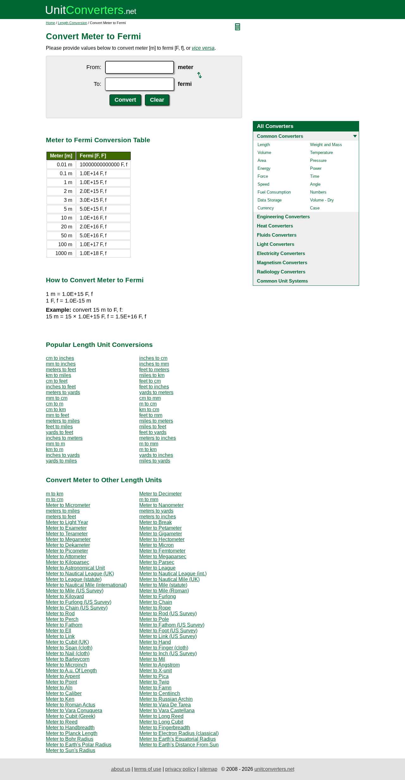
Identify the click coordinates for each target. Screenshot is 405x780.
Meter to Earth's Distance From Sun (179, 744)
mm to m (55, 443)
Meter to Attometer (66, 556)
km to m (54, 449)
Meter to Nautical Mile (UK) (169, 579)
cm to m (54, 403)
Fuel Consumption (274, 192)
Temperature (321, 152)
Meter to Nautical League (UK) (80, 573)
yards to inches (156, 455)
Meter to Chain (155, 602)
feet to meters (154, 369)
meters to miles (63, 421)
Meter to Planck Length (71, 733)
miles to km (152, 375)
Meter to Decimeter (160, 493)
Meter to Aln (59, 687)
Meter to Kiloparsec (67, 562)
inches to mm (154, 364)
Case (315, 208)
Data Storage (270, 200)
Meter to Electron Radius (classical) (179, 733)
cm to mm (150, 398)
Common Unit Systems (282, 281)
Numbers (318, 192)
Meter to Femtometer (162, 550)
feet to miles (59, 426)
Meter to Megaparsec (162, 556)
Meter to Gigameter (160, 533)
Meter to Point (61, 682)
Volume (264, 152)
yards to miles (61, 461)
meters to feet (61, 369)
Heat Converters (275, 225)
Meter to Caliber (64, 693)
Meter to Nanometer (161, 505)
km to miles (58, 375)
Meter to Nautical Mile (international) (86, 585)
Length (264, 144)
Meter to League (157, 568)
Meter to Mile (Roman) (164, 590)
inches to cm (153, 358)
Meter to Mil (152, 659)
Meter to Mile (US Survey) (74, 590)
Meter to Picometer (67, 550)
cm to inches (60, 358)
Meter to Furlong (157, 596)
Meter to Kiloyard (65, 596)
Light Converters (275, 244)
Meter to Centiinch (159, 693)
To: (97, 84)
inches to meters (64, 438)
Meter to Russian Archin (166, 699)
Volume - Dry (322, 200)
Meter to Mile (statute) (163, 585)
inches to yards (63, 455)
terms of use (147, 769)
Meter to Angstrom (159, 665)
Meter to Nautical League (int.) (173, 573)
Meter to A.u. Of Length (71, 670)
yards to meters (156, 392)
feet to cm (150, 381)
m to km (148, 449)
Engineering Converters (283, 216)
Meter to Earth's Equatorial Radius (177, 739)
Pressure (318, 160)
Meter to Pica (154, 676)
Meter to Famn (155, 687)
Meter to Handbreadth (70, 727)
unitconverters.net (274, 769)
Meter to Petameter (160, 528)
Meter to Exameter (66, 528)
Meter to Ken (60, 699)
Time (314, 176)
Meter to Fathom (64, 625)
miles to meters (156, 421)
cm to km (56, 409)
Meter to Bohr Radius (69, 739)
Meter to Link (60, 636)
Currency (266, 208)
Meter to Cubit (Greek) (70, 716)
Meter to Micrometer (68, 505)
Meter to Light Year (67, 522)
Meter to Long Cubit (161, 722)
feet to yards (152, 432)
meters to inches (157, 438)
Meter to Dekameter (68, 545)
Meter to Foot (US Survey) (168, 630)
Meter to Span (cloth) (69, 647)
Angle (315, 184)
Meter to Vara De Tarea (165, 704)
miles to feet (152, 426)
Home (50, 23)
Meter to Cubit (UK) (67, 642)
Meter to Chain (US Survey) (77, 608)
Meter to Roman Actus (70, 704)
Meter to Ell (58, 630)
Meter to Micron (156, 545)
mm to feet (57, 415)
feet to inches (154, 386)
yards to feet (59, 432)
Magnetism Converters (282, 262)
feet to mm (150, 415)
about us (120, 769)
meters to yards (63, 392)
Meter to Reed (62, 722)
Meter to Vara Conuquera (74, 710)
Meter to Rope (155, 608)
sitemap (208, 769)
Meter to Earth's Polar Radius (78, 744)
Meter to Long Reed (161, 716)
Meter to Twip (154, 682)
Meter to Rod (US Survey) (168, 613)
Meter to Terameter (67, 533)
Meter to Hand (155, 642)
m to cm (148, 403)
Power (315, 168)
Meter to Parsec (156, 562)
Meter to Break (155, 522)
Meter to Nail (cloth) (68, 653)
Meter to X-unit (155, 670)
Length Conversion (72, 23)
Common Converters (280, 136)
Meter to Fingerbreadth (164, 727)
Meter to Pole (154, 619)
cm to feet (56, 381)
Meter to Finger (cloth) (163, 647)
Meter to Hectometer (161, 539)
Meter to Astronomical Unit (75, 568)
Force (263, 176)
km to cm (149, 409)
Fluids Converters (276, 235)
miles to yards (154, 461)
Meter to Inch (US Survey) (168, 653)
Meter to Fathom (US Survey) (171, 625)
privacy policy (180, 769)
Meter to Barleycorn (68, 659)
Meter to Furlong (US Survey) (78, 602)
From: (93, 67)
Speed (263, 184)
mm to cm (56, 398)
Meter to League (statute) (74, 579)
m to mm (148, 443)
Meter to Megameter (68, 539)
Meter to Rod (60, 613)
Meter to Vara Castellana (167, 710)
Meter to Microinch (66, 665)
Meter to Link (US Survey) (168, 636)
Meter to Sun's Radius (70, 750)
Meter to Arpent (63, 676)
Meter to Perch (62, 619)
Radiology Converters (281, 271)
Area (262, 160)
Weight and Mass (326, 144)
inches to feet (61, 386)
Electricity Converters (281, 253)
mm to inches (61, 364)
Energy (264, 168)
